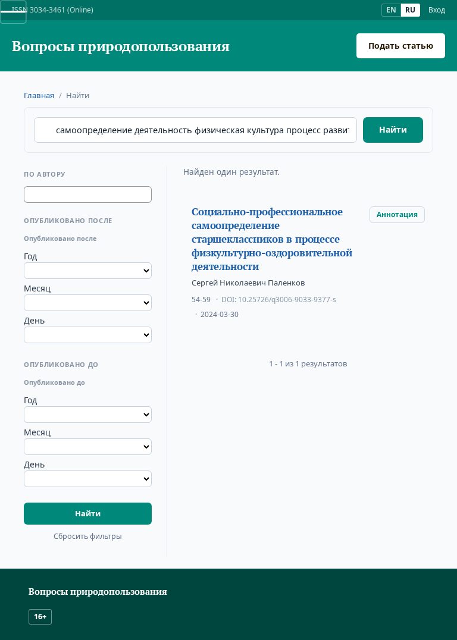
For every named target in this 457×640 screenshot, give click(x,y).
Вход (436, 10)
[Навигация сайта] (13, 12)
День (34, 320)
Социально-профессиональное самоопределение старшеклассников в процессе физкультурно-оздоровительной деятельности (272, 239)
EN (391, 10)
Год (30, 256)
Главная (39, 95)
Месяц (37, 288)
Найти (393, 129)
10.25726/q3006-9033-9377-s (287, 299)
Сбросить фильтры (88, 536)
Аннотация (397, 214)
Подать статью (400, 45)
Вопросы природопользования (121, 46)
